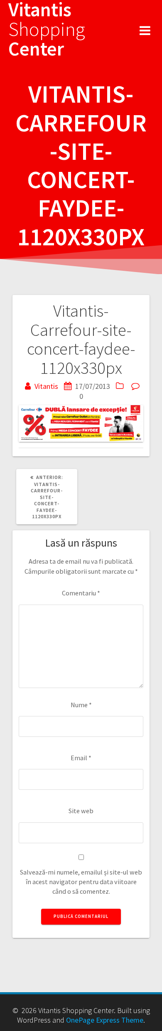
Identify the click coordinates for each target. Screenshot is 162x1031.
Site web (81, 811)
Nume (81, 705)
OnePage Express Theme (104, 1020)
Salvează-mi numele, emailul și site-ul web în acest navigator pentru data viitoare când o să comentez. (81, 882)
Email (81, 758)
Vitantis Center (46, 29)
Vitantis (46, 386)
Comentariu (81, 593)
